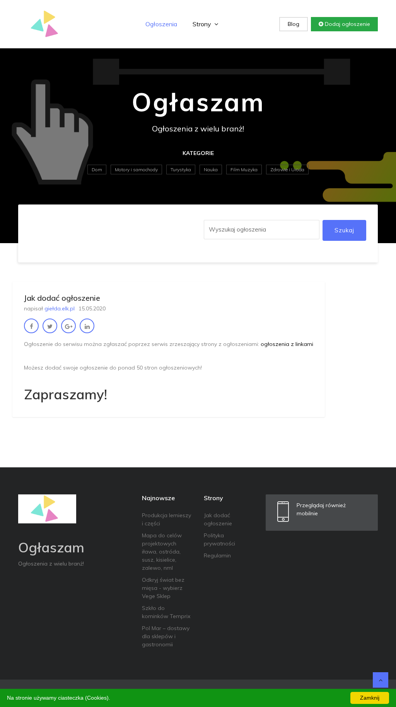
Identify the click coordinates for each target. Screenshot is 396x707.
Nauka (211, 169)
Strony (203, 24)
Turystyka (181, 169)
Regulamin (217, 555)
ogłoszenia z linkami (287, 344)
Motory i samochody (136, 169)
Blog (293, 23)
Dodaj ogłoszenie (346, 23)
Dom (97, 169)
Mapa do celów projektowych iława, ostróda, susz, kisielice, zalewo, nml (162, 551)
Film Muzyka (244, 169)
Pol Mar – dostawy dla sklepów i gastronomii (165, 636)
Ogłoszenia (161, 24)
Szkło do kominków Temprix (166, 612)
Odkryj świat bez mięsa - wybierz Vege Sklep (163, 588)
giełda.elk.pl (59, 308)
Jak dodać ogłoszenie (218, 519)
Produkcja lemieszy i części (166, 519)
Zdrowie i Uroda (287, 169)
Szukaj (344, 230)
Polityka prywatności (219, 539)
